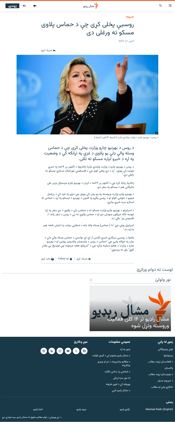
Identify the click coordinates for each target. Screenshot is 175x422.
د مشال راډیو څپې (121, 391)
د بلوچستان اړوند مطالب (160, 374)
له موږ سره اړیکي (121, 378)
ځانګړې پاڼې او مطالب (162, 387)
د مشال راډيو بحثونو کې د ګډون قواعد (111, 356)
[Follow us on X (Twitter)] (76, 351)
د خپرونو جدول (165, 381)
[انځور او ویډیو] (35, 6)
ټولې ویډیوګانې (165, 349)
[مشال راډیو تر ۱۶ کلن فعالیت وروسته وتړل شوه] (130, 308)
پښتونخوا (168, 356)
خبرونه (130, 17)
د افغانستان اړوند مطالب (160, 362)
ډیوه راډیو (81, 409)
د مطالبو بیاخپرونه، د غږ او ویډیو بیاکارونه (114, 364)
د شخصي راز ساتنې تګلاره (117, 372)
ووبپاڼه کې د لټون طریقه (118, 384)
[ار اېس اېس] (52, 351)
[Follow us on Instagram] (60, 351)
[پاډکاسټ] (44, 351)
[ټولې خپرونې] (24, 6)
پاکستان (169, 368)
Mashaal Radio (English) (159, 409)
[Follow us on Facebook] (84, 351)
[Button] (48, 51)
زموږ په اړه (125, 349)
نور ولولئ (163, 280)
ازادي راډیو (125, 409)
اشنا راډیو (38, 409)
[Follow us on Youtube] (68, 351)
